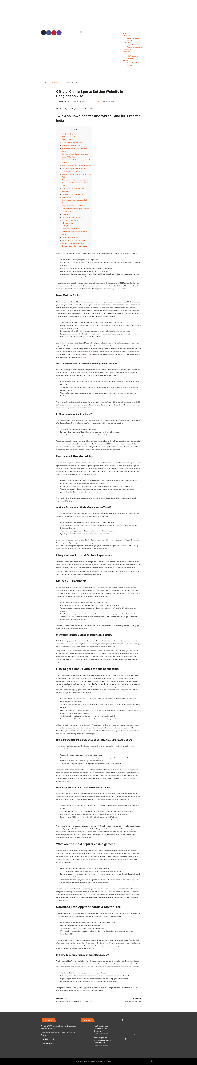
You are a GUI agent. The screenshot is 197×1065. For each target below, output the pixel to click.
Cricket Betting (66, 197)
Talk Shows (127, 51)
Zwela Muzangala (133, 45)
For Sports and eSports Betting (72, 217)
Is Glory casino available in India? (72, 142)
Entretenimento (128, 49)
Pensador (130, 40)
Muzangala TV (64, 101)
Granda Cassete (132, 63)
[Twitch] (59, 32)
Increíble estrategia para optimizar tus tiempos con (101, 1028)
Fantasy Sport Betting (69, 226)
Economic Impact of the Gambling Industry (75, 246)
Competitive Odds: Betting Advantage (74, 240)
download (82, 357)
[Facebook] (48, 32)
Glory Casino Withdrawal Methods (73, 206)
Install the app (66, 214)
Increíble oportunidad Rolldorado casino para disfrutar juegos (102, 1040)
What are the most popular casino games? (75, 180)
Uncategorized (56, 82)
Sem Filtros (131, 54)
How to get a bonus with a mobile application (76, 165)
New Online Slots (67, 134)
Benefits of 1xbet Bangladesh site (73, 243)
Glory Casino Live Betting (70, 220)
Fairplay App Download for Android (73, 194)
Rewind (129, 65)
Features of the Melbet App (71, 145)
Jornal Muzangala (133, 38)
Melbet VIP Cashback (69, 157)
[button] (98, 23)
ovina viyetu (131, 58)
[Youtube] (53, 32)
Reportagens (127, 42)
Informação (127, 36)
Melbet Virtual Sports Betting (71, 229)
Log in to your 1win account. (71, 237)
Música (125, 60)
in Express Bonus (67, 223)
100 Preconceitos (133, 56)
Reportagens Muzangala (135, 47)
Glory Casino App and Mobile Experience (75, 154)
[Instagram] (43, 32)
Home (125, 33)
